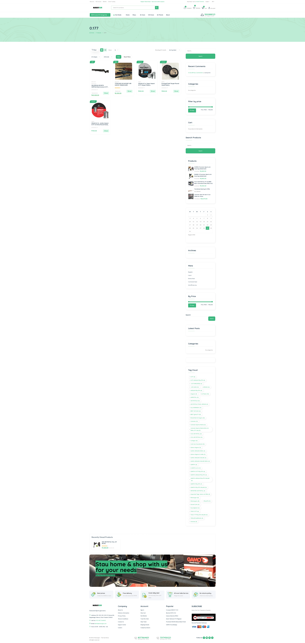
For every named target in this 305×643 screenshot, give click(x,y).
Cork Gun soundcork (197, 444)
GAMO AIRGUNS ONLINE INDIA (200, 461)
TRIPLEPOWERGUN (197, 518)
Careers (120, 627)
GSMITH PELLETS (196, 484)
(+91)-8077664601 (100, 620)
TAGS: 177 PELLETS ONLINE (199, 514)
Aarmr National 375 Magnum (173, 619)
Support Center (122, 624)
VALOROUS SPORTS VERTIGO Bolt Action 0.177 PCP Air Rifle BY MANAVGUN (99, 87)
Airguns (194, 394)
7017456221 (165, 638)
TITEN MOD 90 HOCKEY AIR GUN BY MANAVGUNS (123, 84)
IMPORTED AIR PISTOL (198, 491)
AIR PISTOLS (195, 400)
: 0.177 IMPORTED (196, 383)
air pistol (205, 394)
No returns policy (205, 593)
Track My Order (145, 619)
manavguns (195, 501)
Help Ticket (144, 621)
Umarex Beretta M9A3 (172, 616)
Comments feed (192, 282)
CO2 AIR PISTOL (196, 434)
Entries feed (191, 278)
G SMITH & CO (196, 468)
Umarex (194, 521)
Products (99, 33)
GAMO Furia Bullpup (171, 624)
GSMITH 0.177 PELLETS (198, 471)
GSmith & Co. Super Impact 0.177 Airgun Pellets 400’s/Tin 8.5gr (146, 85)
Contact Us (121, 621)
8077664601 (143, 638)
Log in (189, 275)
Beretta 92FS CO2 (171, 613)
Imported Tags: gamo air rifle (200, 494)
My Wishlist (144, 616)
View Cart (143, 613)
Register (190, 272)
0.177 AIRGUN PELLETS (198, 380)
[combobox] (116, 50)
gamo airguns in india (198, 454)
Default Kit (207, 72)
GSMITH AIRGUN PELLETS (199, 475)
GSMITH (194, 464)
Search (188, 315)
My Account (98, 1)
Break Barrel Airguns (198, 418)
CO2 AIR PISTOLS (196, 437)
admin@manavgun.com (100, 623)
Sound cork (195, 504)
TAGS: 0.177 (195, 511)
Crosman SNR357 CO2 (172, 610)
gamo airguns (196, 447)
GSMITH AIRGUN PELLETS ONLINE (200, 479)
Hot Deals (118, 15)
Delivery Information (123, 613)
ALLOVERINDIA (196, 407)
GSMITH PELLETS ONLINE (199, 487)
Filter (192, 110)
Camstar (194, 421)
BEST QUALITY (196, 414)
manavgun (195, 497)
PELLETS (207, 501)
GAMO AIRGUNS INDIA (198, 451)
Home (92, 33)
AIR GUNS (93, 81)
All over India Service (181, 593)
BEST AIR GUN (196, 411)
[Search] (156, 7)
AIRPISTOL (194, 397)
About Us (92, 1)
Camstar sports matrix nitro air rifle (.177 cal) (200, 429)
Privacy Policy (122, 616)
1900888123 (209, 14)
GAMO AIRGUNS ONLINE (198, 457)
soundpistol (195, 508)
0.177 (193, 377)
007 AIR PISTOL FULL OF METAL (109, 542)
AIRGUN (206, 387)
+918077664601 (200, 1)
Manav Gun (93, 83)
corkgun (194, 440)
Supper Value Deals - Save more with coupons (152, 1)
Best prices (101, 593)
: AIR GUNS (195, 387)
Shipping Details (145, 624)
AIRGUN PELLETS (196, 390)
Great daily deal (153, 593)
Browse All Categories (100, 15)
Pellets (139, 81)
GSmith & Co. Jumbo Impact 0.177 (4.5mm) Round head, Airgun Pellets (100, 124)
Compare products (145, 627)
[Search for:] (200, 50)
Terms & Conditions (123, 619)
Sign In (142, 610)
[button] (106, 93)
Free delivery (127, 593)
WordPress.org (192, 285)
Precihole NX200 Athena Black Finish (176, 621)
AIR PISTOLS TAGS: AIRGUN (199, 404)
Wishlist (105, 1)
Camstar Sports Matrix (198, 424)
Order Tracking (111, 1)
